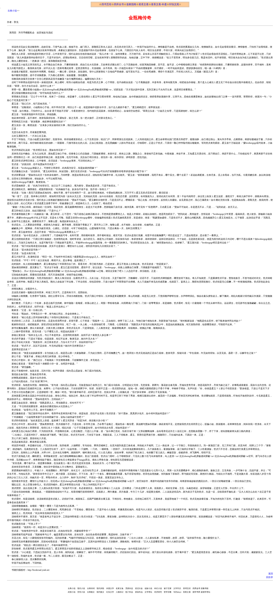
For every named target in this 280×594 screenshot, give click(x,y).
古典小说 (12, 10)
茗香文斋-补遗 (159, 4)
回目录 (269, 577)
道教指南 (131, 4)
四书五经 (106, 4)
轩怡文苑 (174, 4)
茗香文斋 (144, 4)
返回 (270, 573)
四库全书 (119, 4)
